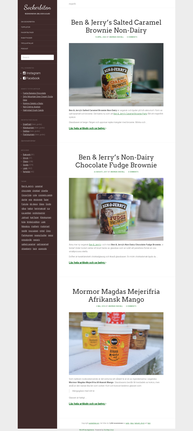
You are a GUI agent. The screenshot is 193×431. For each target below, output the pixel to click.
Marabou (26, 226)
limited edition (33, 222)
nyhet (42, 231)
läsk (149, 423)
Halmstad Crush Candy (33, 110)
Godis (25, 165)
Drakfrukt (27, 124)
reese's (36, 240)
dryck (142, 423)
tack (35, 248)
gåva (24, 208)
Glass (25, 161)
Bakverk (26, 154)
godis (127, 423)
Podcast (24, 49)
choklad (36, 190)
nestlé (24, 231)
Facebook (33, 78)
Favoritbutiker (27, 32)
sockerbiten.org (94, 423)
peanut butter (40, 235)
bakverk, (138, 423)
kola (23, 222)
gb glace (34, 204)
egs (30, 199)
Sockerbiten (37, 7)
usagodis (42, 248)
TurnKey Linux (109, 430)
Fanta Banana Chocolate (34, 93)
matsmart (44, 226)
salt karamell (42, 244)
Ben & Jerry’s (95, 244)
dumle (24, 199)
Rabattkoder (26, 38)
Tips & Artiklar (27, 43)
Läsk (25, 168)
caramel (39, 186)
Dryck (25, 158)
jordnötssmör (39, 213)
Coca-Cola (26, 195)
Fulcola (25, 204)
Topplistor (25, 27)
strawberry (26, 248)
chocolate (26, 190)
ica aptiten (26, 213)
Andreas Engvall (116, 37)
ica (48, 208)
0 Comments (132, 37)
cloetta (44, 190)
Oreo (48, 231)
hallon (30, 208)
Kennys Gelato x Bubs (33, 103)
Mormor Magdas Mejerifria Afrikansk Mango (116, 295)
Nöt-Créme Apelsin (31, 107)
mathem (35, 226)
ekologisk (37, 199)
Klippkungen (28, 127)
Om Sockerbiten (28, 22)
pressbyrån (27, 240)
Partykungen (28, 134)
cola (35, 195)
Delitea (26, 131)
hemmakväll (40, 208)
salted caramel (28, 244)
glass (132, 423)
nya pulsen (33, 231)
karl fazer (34, 217)
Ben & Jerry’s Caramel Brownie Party (130, 114)
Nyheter (26, 171)
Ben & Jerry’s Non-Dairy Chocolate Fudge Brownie (116, 161)
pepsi (50, 235)
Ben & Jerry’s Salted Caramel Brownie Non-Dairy (116, 26)
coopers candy (45, 195)
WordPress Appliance (86, 430)
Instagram (33, 73)
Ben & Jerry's (27, 186)
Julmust (25, 217)
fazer (46, 199)
